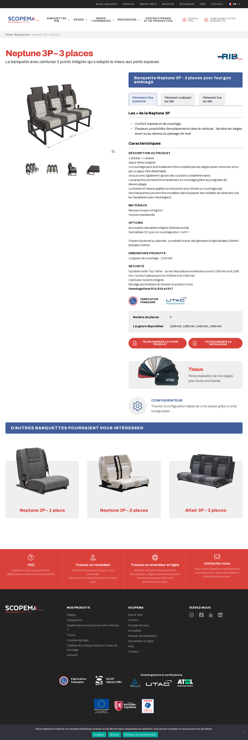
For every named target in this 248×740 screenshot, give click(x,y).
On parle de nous (138, 625)
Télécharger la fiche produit (160, 343)
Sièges (78, 19)
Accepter (99, 734)
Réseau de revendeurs (142, 635)
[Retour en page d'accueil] (24, 20)
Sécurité (168, 4)
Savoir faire (148, 4)
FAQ (203, 4)
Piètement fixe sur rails (212, 99)
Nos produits (78, 607)
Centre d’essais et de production (158, 19)
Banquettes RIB (56, 19)
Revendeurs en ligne (141, 641)
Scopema (135, 607)
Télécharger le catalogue (218, 343)
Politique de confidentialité (140, 734)
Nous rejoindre (106, 4)
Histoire (128, 4)
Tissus (71, 634)
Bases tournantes (101, 19)
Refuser (114, 734)
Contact (217, 4)
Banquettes (22, 34)
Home (9, 34)
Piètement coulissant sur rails (177, 99)
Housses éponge (78, 640)
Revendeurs (127, 19)
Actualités (187, 4)
